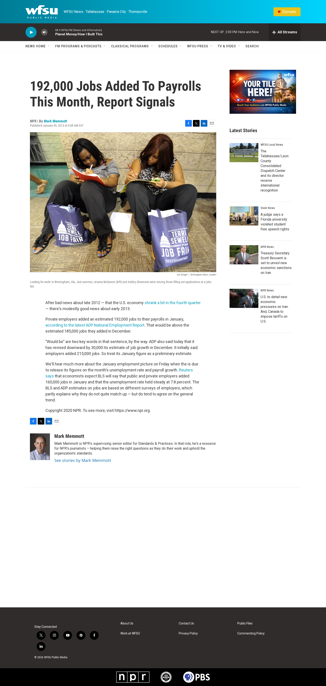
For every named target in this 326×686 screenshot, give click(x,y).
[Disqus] (163, 547)
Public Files (245, 623)
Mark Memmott (55, 121)
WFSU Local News (272, 144)
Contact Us (186, 623)
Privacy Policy (188, 633)
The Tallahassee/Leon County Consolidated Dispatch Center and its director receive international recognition (275, 170)
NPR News (267, 247)
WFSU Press (197, 46)
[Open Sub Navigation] (49, 46)
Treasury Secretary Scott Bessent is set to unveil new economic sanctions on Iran (276, 263)
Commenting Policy (251, 633)
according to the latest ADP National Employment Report (94, 325)
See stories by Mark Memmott (82, 460)
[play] (31, 32)
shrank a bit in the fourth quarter (173, 302)
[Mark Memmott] (40, 446)
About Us (126, 623)
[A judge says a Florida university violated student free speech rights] (244, 215)
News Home (36, 46)
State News (268, 208)
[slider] (51, 32)
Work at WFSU (130, 633)
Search (252, 46)
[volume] (44, 32)
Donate (289, 11)
